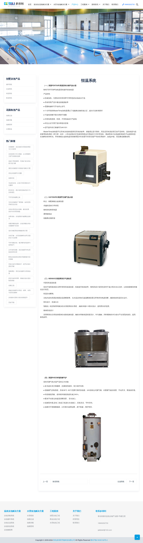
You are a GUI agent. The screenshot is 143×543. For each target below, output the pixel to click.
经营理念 (76, 519)
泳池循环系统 (9, 519)
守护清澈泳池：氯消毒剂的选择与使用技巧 (19, 244)
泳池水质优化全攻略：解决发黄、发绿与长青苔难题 (19, 210)
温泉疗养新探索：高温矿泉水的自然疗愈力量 (19, 162)
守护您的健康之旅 (14, 197)
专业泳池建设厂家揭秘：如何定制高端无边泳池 (19, 203)
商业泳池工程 (55, 519)
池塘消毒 (9, 120)
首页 (29, 4)
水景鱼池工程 (55, 522)
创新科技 (11, 178)
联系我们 (115, 4)
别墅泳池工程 (55, 515)
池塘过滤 (9, 115)
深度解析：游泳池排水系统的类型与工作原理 (19, 148)
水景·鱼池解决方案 (60, 4)
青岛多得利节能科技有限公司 (64, 540)
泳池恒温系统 (9, 526)
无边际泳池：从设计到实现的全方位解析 (19, 184)
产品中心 (75, 4)
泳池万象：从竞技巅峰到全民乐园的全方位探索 (19, 236)
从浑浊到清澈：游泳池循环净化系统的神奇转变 (19, 251)
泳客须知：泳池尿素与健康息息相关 (19, 217)
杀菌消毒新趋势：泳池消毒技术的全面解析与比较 (19, 224)
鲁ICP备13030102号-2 (99, 540)
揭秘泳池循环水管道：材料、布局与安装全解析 (19, 291)
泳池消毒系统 (9, 515)
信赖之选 (11, 285)
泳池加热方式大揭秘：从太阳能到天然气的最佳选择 (19, 155)
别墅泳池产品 (23, 40)
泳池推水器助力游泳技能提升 (18, 297)
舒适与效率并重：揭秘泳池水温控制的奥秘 (19, 279)
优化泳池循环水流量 (15, 173)
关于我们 (106, 4)
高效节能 (11, 302)
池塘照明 (9, 124)
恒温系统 (9, 93)
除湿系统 (9, 98)
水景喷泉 (9, 129)
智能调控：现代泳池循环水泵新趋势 (19, 272)
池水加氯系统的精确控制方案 (18, 230)
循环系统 (9, 84)
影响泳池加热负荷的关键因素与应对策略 (19, 258)
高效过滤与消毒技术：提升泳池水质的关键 (19, 265)
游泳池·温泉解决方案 (41, 4)
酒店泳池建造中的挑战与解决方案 (19, 168)
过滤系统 (9, 89)
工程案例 (84, 4)
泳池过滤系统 (9, 522)
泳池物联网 (8, 530)
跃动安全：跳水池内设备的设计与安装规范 (19, 191)
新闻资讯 (95, 4)
